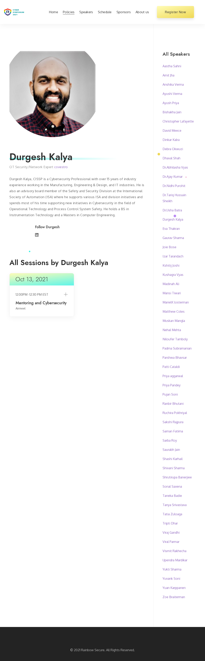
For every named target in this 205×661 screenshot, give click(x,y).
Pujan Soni (170, 394)
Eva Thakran (171, 229)
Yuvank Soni (171, 579)
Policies (68, 12)
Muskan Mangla (174, 321)
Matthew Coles (174, 311)
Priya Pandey (172, 385)
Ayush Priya (171, 103)
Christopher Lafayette (178, 121)
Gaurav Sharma (173, 238)
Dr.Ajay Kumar (173, 177)
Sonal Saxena (172, 486)
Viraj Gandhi (171, 532)
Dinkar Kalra (171, 140)
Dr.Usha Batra (172, 210)
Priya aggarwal (173, 376)
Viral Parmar (171, 542)
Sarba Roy (170, 440)
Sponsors (124, 12)
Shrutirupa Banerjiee (177, 477)
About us (142, 12)
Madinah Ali (171, 284)
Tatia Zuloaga (172, 514)
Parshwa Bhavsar (175, 358)
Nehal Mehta (172, 330)
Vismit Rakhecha (174, 551)
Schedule (105, 12)
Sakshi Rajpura (173, 422)
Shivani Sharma (174, 468)
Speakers (86, 12)
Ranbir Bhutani (173, 404)
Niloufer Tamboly (175, 339)
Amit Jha (168, 75)
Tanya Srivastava (175, 505)
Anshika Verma (173, 84)
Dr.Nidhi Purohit (174, 186)
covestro (61, 167)
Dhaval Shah (171, 158)
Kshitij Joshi (171, 265)
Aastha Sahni (172, 66)
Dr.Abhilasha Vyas (175, 167)
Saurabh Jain (171, 450)
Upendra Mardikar (175, 560)
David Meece (172, 131)
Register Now (175, 12)
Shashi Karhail (173, 459)
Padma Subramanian (177, 348)
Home (53, 12)
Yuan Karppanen (174, 588)
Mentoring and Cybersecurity (41, 303)
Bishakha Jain (172, 112)
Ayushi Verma (172, 94)
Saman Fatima (173, 431)
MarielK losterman (176, 302)
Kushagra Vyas (173, 275)
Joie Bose (169, 247)
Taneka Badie (172, 496)
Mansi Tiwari (172, 293)
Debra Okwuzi (173, 149)
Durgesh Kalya (173, 219)
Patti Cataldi (171, 367)
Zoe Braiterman (174, 597)
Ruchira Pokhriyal (175, 413)
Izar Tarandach (173, 256)
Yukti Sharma (172, 569)
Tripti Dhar (170, 523)
